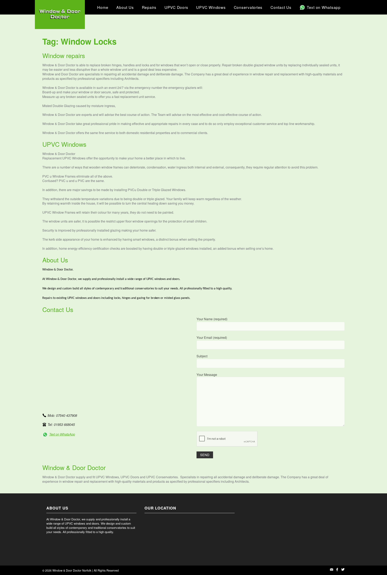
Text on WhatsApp (62, 434)
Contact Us (280, 7)
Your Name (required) (212, 319)
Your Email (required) (212, 337)
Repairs (149, 7)
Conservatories (248, 7)
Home (102, 7)
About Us (125, 7)
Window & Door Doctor (74, 467)
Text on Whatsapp (324, 7)
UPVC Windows (211, 7)
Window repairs (63, 55)
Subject (202, 356)
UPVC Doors (176, 7)
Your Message (207, 374)
